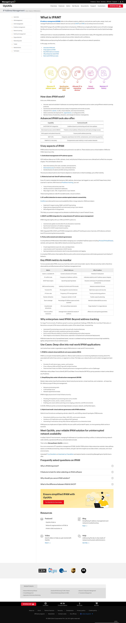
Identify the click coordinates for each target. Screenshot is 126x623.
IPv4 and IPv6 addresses (106, 240)
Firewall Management (28, 593)
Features (62, 6)
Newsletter (51, 613)
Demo (68, 6)
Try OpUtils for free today (53, 502)
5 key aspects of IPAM (49, 49)
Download (114, 6)
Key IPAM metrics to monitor (51, 51)
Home (26, 10)
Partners (103, 1)
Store (98, 1)
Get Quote (75, 6)
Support (93, 6)
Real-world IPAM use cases (50, 56)
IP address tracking (67, 182)
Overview (53, 6)
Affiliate (109, 1)
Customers (101, 6)
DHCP (77, 23)
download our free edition (66, 454)
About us (31, 610)
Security (60, 610)
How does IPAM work (49, 47)
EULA (39, 610)
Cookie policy (93, 610)
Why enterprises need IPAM (51, 54)
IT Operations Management (85, 593)
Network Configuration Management (87, 590)
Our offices (73, 613)
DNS (83, 23)
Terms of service (49, 610)
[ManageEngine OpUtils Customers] (63, 570)
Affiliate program (39, 613)
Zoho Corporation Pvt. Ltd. (59, 618)
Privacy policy (81, 610)
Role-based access (48, 167)
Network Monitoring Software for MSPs (60, 593)
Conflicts (43, 201)
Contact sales (62, 613)
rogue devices (68, 112)
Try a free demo (51, 454)
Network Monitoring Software (30, 590)
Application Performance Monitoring (31, 595)
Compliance (69, 610)
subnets (54, 110)
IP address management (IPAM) (50, 21)
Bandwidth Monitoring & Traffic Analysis (60, 590)
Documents (85, 6)
